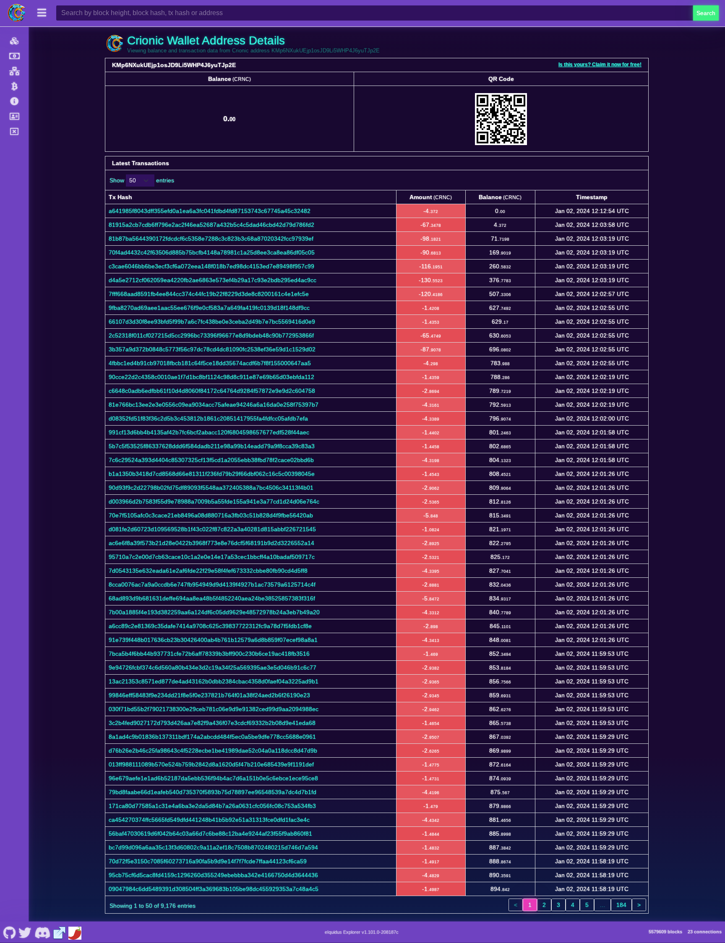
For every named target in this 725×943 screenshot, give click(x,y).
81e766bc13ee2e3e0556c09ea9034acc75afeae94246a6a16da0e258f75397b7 (213, 404)
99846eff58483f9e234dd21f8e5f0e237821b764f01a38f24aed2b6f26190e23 (209, 695)
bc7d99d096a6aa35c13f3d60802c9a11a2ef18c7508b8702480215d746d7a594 (213, 847)
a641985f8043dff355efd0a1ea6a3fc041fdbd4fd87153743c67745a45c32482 (209, 211)
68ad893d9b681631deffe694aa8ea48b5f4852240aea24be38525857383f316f (212, 598)
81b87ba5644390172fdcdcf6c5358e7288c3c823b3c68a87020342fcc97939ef (211, 238)
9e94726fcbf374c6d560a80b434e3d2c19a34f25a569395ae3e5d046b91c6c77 (212, 667)
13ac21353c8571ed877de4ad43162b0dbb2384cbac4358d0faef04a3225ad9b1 (213, 681)
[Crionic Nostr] (25, 932)
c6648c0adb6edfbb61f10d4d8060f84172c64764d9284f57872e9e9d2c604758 (212, 390)
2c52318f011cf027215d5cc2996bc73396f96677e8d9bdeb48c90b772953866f (211, 335)
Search (705, 13)
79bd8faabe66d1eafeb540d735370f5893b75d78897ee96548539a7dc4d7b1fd (212, 792)
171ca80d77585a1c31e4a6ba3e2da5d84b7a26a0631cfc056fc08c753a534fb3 (212, 806)
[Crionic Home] (17, 13)
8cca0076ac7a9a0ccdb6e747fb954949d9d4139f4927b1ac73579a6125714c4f (212, 584)
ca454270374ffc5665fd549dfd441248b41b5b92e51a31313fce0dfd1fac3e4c (209, 819)
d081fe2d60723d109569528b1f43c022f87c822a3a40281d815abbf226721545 (212, 529)
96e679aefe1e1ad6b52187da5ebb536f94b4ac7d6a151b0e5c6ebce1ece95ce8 (213, 778)
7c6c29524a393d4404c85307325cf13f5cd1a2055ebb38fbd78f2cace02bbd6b (211, 460)
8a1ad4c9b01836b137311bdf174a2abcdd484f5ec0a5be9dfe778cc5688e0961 (212, 736)
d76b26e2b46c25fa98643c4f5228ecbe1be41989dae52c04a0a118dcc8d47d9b (213, 750)
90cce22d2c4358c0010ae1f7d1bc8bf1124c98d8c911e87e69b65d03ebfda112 (211, 377)
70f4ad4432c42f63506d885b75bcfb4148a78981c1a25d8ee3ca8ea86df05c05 (212, 252)
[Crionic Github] (9, 932)
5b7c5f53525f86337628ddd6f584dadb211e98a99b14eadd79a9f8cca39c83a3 (212, 446)
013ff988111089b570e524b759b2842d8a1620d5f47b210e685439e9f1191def (211, 764)
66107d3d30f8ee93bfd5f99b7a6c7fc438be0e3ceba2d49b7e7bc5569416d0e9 (212, 321)
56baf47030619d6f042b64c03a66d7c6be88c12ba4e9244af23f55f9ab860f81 (210, 833)
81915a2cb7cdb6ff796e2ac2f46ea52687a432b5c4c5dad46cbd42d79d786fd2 (211, 224)
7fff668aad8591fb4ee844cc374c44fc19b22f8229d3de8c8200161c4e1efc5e (209, 294)
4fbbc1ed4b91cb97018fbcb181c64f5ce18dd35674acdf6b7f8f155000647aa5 (210, 363)
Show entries (142, 180)
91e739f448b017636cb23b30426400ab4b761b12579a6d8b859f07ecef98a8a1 (213, 639)
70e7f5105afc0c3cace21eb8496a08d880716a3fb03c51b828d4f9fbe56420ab (211, 515)
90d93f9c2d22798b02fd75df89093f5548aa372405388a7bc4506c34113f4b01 (211, 487)
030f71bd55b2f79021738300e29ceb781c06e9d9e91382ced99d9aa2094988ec (213, 709)
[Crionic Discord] (42, 932)
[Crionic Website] (59, 932)
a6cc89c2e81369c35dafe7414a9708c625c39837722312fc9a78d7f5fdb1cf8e (210, 626)
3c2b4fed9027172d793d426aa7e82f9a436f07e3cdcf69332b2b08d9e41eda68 (212, 723)
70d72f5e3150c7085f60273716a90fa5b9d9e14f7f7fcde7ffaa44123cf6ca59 (208, 861)
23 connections (705, 931)
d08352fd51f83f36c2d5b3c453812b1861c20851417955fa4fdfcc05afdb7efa (208, 418)
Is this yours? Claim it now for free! (600, 64)
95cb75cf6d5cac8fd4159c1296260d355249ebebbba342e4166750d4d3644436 (213, 875)
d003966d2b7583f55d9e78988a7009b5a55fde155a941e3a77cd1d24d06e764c (214, 501)
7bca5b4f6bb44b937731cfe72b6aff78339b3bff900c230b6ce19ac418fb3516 (209, 653)
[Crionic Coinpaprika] (75, 932)
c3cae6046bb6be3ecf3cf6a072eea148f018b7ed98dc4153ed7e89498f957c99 (211, 266)
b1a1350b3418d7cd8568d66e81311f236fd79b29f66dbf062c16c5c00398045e (212, 473)
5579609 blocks (665, 931)
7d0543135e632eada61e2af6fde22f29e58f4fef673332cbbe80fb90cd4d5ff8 (208, 570)
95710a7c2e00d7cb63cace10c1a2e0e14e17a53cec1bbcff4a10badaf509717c (212, 556)
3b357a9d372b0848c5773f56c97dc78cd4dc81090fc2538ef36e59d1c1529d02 (212, 349)
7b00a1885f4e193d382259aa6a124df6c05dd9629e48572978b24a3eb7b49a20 (214, 612)
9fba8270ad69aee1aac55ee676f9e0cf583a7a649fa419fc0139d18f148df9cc (209, 307)
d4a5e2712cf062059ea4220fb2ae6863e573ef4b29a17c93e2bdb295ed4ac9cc (212, 280)
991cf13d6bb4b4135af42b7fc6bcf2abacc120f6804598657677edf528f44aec (209, 432)
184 (621, 904)
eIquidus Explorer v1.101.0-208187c (362, 932)
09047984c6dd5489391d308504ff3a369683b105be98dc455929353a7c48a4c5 (213, 889)
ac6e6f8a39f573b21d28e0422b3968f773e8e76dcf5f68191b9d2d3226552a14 (211, 543)
